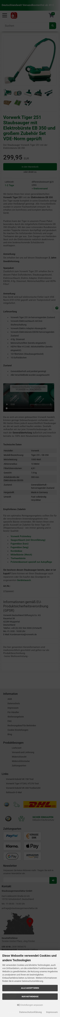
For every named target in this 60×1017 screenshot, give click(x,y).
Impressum (52, 1012)
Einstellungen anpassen (31, 1005)
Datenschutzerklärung (30, 1012)
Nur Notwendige (30, 996)
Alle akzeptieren (30, 988)
